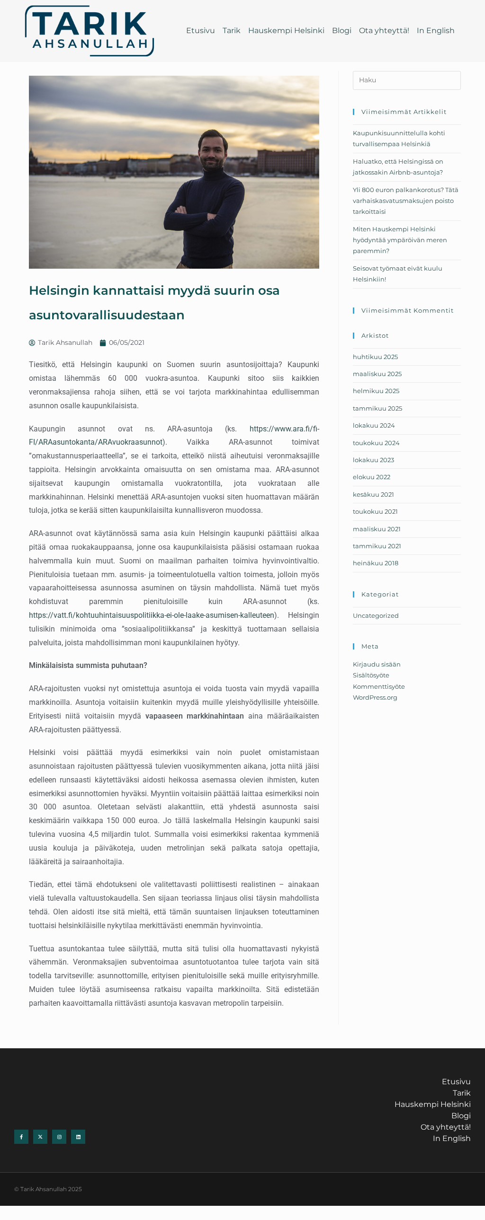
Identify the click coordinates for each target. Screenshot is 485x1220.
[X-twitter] (40, 1137)
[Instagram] (59, 1137)
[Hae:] (407, 79)
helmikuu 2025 (376, 391)
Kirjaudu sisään (377, 664)
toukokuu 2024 (376, 443)
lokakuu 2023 (373, 460)
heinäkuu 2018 (375, 563)
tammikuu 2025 (377, 408)
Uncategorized (376, 615)
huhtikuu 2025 (375, 356)
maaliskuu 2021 (377, 529)
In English (436, 30)
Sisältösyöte (371, 675)
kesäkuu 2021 (373, 494)
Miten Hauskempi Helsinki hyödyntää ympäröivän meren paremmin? (400, 240)
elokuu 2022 (371, 477)
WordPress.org (375, 697)
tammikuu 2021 (377, 546)
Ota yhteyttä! (384, 30)
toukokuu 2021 (375, 511)
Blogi (341, 30)
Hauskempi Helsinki (286, 30)
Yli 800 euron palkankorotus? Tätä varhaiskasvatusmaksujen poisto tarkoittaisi (405, 201)
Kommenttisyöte (379, 686)
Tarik (232, 30)
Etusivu (200, 30)
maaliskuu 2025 (377, 373)
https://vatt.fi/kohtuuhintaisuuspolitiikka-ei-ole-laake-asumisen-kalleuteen (151, 615)
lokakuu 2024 (374, 425)
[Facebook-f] (21, 1137)
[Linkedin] (78, 1137)
